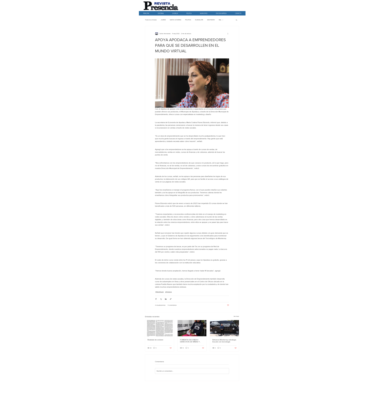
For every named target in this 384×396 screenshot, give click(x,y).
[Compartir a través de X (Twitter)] (161, 299)
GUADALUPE (199, 20)
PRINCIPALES (159, 292)
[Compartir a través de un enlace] (171, 299)
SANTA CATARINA (175, 20)
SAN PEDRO (211, 20)
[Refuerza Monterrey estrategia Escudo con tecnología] (224, 328)
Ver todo (236, 316)
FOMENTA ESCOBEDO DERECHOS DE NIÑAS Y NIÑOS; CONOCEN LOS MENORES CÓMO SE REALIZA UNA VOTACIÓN (190, 341)
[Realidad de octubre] (159, 328)
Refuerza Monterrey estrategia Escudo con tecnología (224, 341)
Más (220, 20)
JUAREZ (163, 20)
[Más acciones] (228, 33)
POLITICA (188, 20)
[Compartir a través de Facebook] (156, 299)
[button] (236, 20)
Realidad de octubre (155, 340)
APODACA (168, 292)
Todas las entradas (151, 20)
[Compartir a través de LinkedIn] (166, 299)
